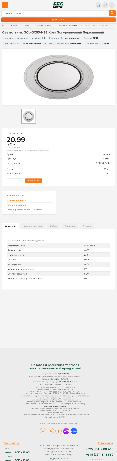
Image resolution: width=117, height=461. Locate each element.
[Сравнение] (98, 5)
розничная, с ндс (15, 133)
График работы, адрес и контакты (25, 210)
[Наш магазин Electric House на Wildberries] (66, 431)
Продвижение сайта (58, 458)
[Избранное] (105, 5)
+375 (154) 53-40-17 (57, 404)
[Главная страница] (58, 5)
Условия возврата (16, 205)
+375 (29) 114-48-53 (60, 393)
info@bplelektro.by (77, 393)
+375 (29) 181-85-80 (71, 408)
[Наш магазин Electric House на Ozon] (74, 431)
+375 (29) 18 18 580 (99, 454)
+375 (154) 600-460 (54, 408)
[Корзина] (112, 5)
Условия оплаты (15, 195)
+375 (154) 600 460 (99, 449)
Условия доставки (16, 200)
